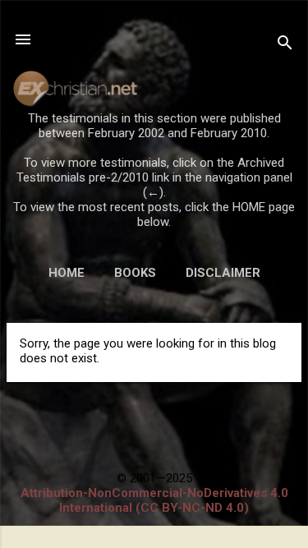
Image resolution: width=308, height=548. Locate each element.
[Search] (285, 45)
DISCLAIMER (223, 272)
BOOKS (135, 272)
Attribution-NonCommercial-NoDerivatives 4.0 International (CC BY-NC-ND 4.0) (154, 500)
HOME (66, 272)
